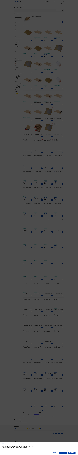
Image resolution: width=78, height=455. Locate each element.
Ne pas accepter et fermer (63, 452)
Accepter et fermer (72, 452)
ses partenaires (12, 446)
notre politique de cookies (69, 450)
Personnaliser (55, 452)
